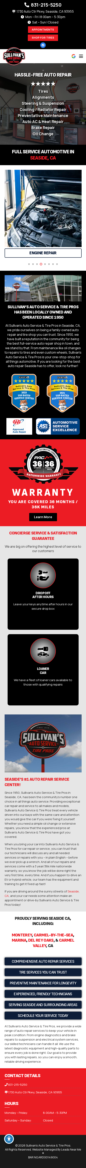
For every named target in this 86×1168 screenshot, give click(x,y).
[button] (81, 56)
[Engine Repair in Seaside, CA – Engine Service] (43, 208)
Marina (19, 940)
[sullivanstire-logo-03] (14, 56)
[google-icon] (74, 56)
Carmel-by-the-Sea (53, 935)
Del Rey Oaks (41, 940)
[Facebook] (43, 45)
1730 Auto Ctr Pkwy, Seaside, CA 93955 (35, 1092)
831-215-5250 (17, 1085)
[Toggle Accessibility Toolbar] (9, 1139)
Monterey (22, 935)
